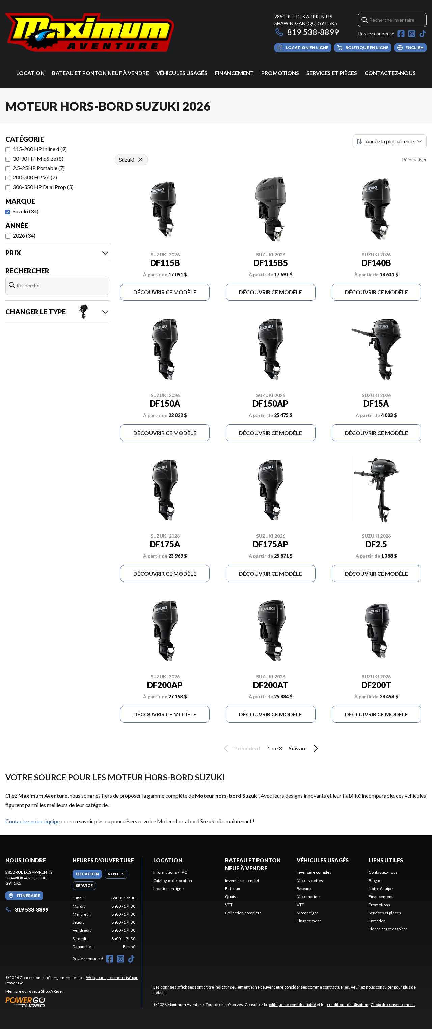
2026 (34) (24, 235)
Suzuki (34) (25, 211)
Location (30, 72)
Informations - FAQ (170, 872)
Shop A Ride (51, 991)
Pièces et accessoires (388, 928)
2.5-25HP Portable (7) (39, 168)
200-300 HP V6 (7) (35, 177)
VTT (229, 904)
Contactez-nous (390, 72)
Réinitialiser (414, 159)
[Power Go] (73, 1002)
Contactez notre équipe (32, 821)
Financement (234, 72)
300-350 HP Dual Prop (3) (43, 187)
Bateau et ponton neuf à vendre (100, 72)
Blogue (375, 880)
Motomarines (309, 896)
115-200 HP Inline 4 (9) (40, 149)
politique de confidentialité (292, 1004)
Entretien (377, 920)
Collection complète (243, 912)
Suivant (298, 748)
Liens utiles (386, 860)
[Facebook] (401, 34)
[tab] (87, 874)
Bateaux (232, 888)
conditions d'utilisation (347, 1004)
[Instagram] (412, 34)
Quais (230, 896)
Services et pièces (331, 72)
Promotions (280, 72)
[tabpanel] (104, 922)
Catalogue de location (172, 880)
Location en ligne (168, 888)
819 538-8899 (313, 32)
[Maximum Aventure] (89, 32)
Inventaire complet (242, 880)
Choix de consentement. (393, 1004)
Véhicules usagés (181, 72)
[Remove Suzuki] (140, 160)
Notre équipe (381, 888)
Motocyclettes (310, 880)
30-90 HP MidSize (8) (38, 158)
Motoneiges (308, 912)
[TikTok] (422, 34)
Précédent (247, 748)
